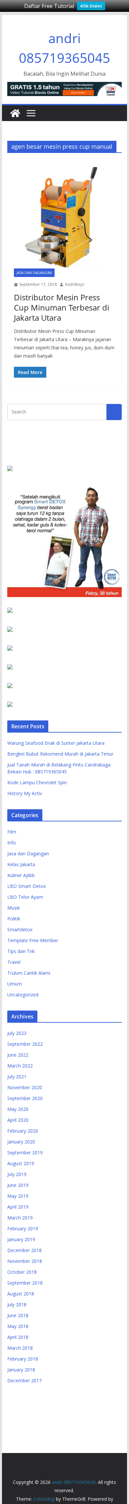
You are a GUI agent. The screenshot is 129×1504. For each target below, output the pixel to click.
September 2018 (25, 1283)
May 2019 (17, 1196)
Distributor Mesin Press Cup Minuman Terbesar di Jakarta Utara (61, 307)
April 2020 (17, 1120)
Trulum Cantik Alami (28, 973)
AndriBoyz (74, 284)
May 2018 (17, 1326)
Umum (14, 984)
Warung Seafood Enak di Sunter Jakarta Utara (56, 743)
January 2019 (21, 1239)
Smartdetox (19, 929)
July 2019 (16, 1174)
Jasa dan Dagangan (34, 272)
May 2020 (17, 1109)
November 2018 (24, 1261)
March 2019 (20, 1218)
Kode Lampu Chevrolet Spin (37, 782)
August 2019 (20, 1163)
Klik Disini (91, 6)
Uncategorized (22, 994)
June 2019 (17, 1185)
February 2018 (22, 1359)
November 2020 (24, 1087)
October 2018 (22, 1272)
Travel (14, 962)
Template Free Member (32, 940)
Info (11, 843)
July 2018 (16, 1304)
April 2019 (17, 1207)
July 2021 (16, 1076)
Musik (13, 908)
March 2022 (20, 1066)
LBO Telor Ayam (25, 897)
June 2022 (17, 1055)
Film (11, 832)
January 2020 (21, 1142)
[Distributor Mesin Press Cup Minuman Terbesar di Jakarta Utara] (64, 216)
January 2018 (21, 1369)
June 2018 (17, 1315)
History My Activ (24, 793)
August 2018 (20, 1294)
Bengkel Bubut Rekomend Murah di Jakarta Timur (60, 754)
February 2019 (22, 1228)
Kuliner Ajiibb (21, 875)
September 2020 (25, 1098)
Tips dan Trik (21, 951)
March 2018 (20, 1348)
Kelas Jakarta (21, 864)
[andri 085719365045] (15, 113)
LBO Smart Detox (26, 886)
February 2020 (22, 1131)
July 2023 (16, 1033)
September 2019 (25, 1152)
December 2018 (24, 1250)
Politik (13, 918)
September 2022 (25, 1044)
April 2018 (17, 1337)
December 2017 (24, 1380)
